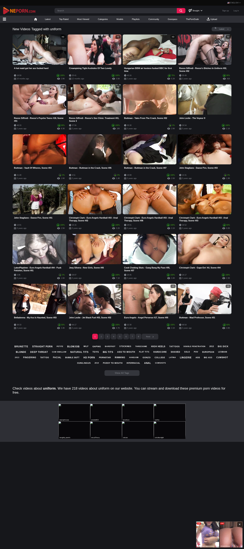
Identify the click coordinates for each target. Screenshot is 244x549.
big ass (208, 357)
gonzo (147, 357)
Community (153, 19)
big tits (108, 352)
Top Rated (63, 19)
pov (196, 352)
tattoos (174, 346)
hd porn (89, 357)
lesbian (222, 352)
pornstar (105, 357)
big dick (223, 346)
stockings (125, 346)
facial (57, 357)
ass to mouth (126, 352)
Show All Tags (122, 373)
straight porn (42, 346)
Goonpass (172, 19)
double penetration (194, 346)
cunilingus (84, 363)
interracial (133, 363)
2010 (97, 363)
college (160, 357)
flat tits (144, 352)
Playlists (136, 19)
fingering (29, 357)
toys (95, 352)
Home (35, 19)
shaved (175, 352)
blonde (21, 352)
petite (60, 346)
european (208, 352)
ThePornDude (192, 19)
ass (198, 357)
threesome (141, 346)
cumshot (222, 357)
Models (119, 19)
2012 (211, 346)
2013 (17, 357)
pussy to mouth (113, 363)
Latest (48, 19)
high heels (158, 346)
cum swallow (59, 352)
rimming (120, 357)
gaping (96, 346)
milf (86, 346)
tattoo (44, 357)
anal (147, 363)
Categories (103, 19)
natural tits (79, 352)
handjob (134, 357)
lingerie (186, 357)
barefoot (110, 346)
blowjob (73, 346)
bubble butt (72, 357)
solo (187, 352)
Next (148, 336)
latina (172, 357)
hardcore (160, 352)
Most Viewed (83, 19)
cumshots (160, 363)
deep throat (39, 352)
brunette (21, 346)
